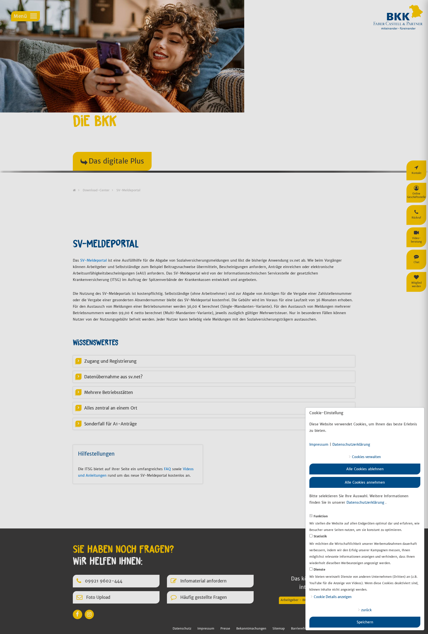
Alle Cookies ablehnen (365, 469)
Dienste (319, 569)
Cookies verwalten (366, 457)
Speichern (365, 622)
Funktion (321, 516)
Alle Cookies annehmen (365, 482)
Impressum (318, 444)
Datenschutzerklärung (351, 444)
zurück (366, 610)
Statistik (320, 536)
